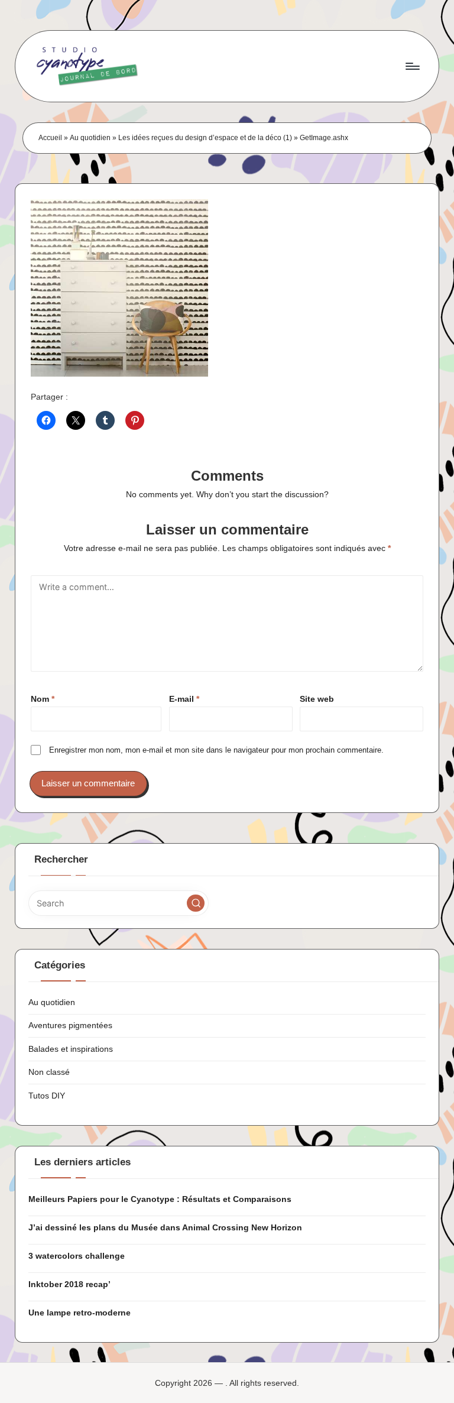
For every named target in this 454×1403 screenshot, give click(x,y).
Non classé (49, 1072)
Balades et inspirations (70, 1049)
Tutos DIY (46, 1095)
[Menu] (412, 66)
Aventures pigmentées (70, 1025)
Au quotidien (90, 138)
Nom (42, 699)
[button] (196, 903)
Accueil (50, 138)
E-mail (184, 699)
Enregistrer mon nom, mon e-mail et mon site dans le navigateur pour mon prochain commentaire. (216, 750)
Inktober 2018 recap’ (69, 1284)
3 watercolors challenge (76, 1256)
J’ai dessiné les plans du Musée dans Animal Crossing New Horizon (165, 1227)
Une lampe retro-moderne (79, 1312)
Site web (317, 699)
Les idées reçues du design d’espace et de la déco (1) (205, 138)
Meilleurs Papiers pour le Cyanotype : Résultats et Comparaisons (159, 1199)
